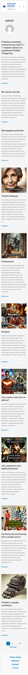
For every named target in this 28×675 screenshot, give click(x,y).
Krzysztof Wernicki (11, 5)
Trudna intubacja (9, 196)
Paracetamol (7, 261)
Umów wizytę (15, 657)
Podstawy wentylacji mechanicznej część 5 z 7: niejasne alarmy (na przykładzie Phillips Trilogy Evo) (12, 48)
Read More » (5, 83)
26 (20, 643)
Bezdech (5, 332)
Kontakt (15, 664)
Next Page (14, 647)
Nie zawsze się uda (10, 92)
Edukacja (15, 661)
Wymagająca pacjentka (12, 130)
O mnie (15, 668)
